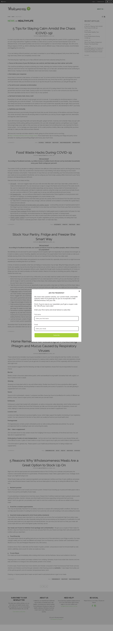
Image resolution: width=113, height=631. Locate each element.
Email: (36, 324)
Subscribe (56, 335)
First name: (37, 314)
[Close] (79, 291)
